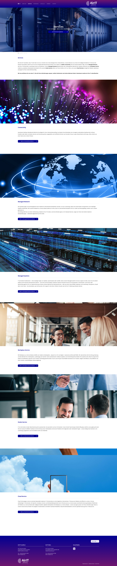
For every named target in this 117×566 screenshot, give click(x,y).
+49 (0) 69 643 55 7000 (24, 553)
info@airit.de (22, 554)
